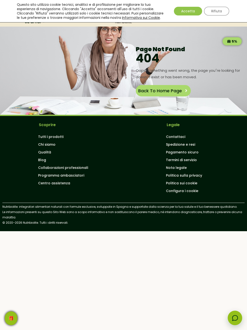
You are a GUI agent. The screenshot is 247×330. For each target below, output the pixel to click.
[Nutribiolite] (235, 318)
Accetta (188, 11)
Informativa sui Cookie (141, 17)
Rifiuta (216, 11)
